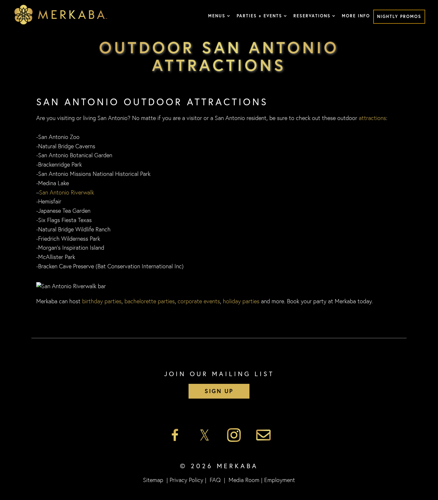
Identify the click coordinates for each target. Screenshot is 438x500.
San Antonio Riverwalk (66, 192)
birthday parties (102, 301)
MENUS (216, 16)
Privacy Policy (186, 480)
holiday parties (241, 301)
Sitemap (153, 480)
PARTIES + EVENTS (259, 16)
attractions (372, 118)
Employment (279, 480)
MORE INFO (356, 16)
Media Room (244, 480)
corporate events (199, 301)
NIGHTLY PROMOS (399, 16)
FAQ (215, 480)
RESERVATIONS (312, 16)
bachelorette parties (149, 301)
